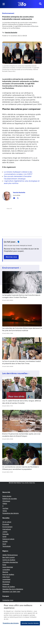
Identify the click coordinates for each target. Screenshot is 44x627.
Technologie (6, 546)
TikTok (4, 511)
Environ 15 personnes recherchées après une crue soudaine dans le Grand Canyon (21, 435)
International (6, 529)
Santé (4, 536)
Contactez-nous (7, 600)
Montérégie (6, 582)
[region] (22, 614)
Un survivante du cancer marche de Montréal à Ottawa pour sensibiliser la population (20, 468)
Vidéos (4, 503)
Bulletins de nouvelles (9, 498)
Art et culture (6, 522)
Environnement (8, 13)
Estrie (4, 565)
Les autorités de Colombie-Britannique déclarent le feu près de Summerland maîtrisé (22, 329)
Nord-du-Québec (8, 574)
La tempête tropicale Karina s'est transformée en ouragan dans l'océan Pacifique (21, 296)
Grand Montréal (7, 567)
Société (4, 541)
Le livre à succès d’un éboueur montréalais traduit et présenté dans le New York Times (21, 362)
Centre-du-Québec (8, 560)
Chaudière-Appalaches (10, 562)
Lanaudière (6, 569)
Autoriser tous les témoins (30, 623)
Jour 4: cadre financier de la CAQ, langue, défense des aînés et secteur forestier (21, 402)
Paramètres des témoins (10, 513)
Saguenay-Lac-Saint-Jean (11, 591)
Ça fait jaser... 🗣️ (12, 242)
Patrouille (5, 534)
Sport (4, 544)
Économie (5, 524)
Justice (4, 531)
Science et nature (8, 539)
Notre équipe (6, 496)
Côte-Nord (6, 577)
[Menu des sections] (4, 4)
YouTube (5, 508)
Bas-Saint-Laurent (8, 557)
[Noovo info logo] (22, 4)
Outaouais (5, 584)
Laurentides (6, 579)
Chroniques (6, 501)
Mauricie (5, 572)
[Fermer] (40, 605)
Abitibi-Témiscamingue (10, 555)
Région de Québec (8, 586)
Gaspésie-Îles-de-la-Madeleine (12, 589)
